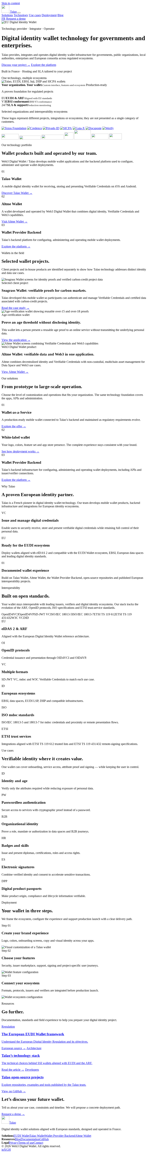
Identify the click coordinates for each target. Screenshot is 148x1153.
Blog (60, 15)
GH (8, 1149)
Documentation (30, 1139)
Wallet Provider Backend (60, 1135)
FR (3, 18)
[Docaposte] (94, 128)
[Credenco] (34, 128)
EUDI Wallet (21, 1135)
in (3, 1149)
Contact (38, 1142)
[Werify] (108, 128)
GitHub (44, 1139)
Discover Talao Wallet (17, 193)
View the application (16, 340)
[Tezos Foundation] (14, 128)
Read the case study (15, 308)
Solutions (7, 15)
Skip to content (11, 3)
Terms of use (26, 1142)
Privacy (13, 1142)
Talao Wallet (37, 1135)
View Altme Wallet (15, 371)
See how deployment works (20, 451)
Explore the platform (43, 64)
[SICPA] (66, 128)
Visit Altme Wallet (15, 221)
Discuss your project (16, 64)
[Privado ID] (51, 128)
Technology (21, 15)
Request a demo (16, 18)
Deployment (49, 15)
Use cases (35, 15)
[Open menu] (19, 12)
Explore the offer (14, 426)
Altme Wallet (83, 1135)
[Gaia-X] (79, 128)
